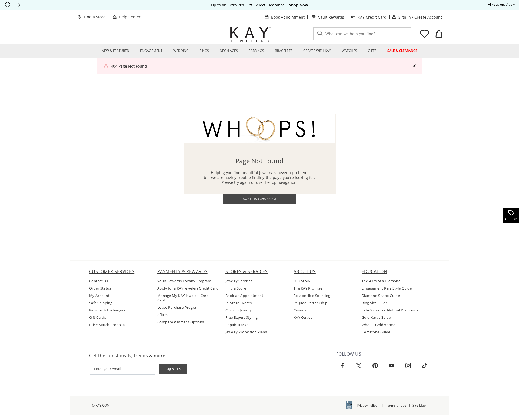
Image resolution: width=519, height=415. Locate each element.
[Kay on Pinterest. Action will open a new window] (375, 366)
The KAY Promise (308, 288)
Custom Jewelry (238, 310)
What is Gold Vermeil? (380, 325)
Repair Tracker (237, 325)
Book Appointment (288, 17)
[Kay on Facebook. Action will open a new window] (342, 366)
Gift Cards (97, 317)
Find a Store (94, 16)
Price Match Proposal (107, 325)
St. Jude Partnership (310, 303)
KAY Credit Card (372, 17)
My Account (99, 295)
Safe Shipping (100, 303)
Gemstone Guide (376, 332)
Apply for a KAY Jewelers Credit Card (187, 288)
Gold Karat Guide (376, 317)
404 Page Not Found (129, 66)
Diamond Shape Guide (381, 295)
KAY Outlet (303, 317)
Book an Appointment (244, 295)
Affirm (162, 315)
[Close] (414, 66)
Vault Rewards (331, 17)
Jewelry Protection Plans (246, 332)
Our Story (302, 281)
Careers (300, 310)
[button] (19, 5)
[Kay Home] (250, 34)
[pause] (7, 5)
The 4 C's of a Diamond (381, 281)
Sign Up (173, 369)
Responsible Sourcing (312, 295)
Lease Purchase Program (178, 307)
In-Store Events (238, 303)
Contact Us (98, 281)
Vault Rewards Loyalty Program (184, 281)
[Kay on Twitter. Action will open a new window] (359, 366)
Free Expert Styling (241, 317)
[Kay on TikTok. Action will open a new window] (425, 366)
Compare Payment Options (180, 322)
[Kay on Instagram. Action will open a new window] (408, 366)
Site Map (419, 405)
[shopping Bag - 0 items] (439, 34)
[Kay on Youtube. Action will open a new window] (392, 366)
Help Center (130, 16)
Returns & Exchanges (107, 310)
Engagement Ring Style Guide (387, 288)
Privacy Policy (367, 405)
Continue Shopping (259, 198)
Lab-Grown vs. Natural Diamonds (390, 310)
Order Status (100, 288)
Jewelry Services (238, 281)
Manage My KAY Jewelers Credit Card (184, 298)
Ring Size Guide (375, 303)
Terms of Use (396, 405)
